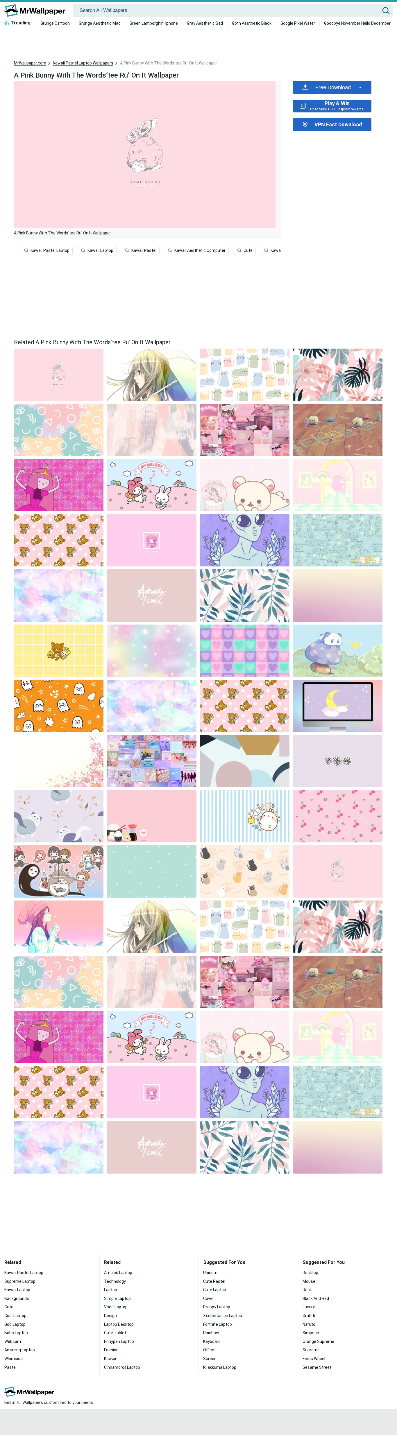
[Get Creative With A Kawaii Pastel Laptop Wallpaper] (151, 761)
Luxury (309, 1307)
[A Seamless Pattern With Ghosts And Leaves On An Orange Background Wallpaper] (58, 706)
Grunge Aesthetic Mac (100, 23)
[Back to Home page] (37, 10)
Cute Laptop (214, 1289)
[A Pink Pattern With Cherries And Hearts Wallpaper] (337, 816)
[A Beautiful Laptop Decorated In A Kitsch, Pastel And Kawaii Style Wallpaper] (337, 375)
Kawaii (276, 250)
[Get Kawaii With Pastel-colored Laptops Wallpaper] (151, 816)
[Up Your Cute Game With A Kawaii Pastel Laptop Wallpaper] (151, 540)
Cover (208, 1298)
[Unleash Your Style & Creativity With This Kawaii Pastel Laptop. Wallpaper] (58, 485)
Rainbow (211, 1332)
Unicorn (210, 1272)
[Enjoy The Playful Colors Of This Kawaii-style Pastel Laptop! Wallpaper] (151, 651)
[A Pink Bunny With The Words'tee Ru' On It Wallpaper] (337, 871)
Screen (210, 1358)
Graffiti (309, 1315)
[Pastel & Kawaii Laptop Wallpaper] (337, 540)
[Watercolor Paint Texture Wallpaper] (58, 595)
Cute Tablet (115, 1332)
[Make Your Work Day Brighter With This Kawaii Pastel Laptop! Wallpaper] (244, 761)
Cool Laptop (15, 1315)
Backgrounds (16, 1298)
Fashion (111, 1350)
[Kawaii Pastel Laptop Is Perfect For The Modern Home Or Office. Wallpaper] (58, 430)
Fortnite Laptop (217, 1324)
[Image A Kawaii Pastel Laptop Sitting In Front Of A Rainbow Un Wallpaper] (58, 927)
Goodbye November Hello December (357, 23)
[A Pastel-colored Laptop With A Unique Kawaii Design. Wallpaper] (244, 595)
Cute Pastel (214, 1281)
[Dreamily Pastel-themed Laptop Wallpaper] (337, 485)
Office (208, 1350)
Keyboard (212, 1341)
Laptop (110, 1289)
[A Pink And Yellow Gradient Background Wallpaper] (337, 595)
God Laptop (15, 1324)
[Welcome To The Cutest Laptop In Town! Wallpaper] (244, 651)
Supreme (311, 1350)
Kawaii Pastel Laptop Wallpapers (83, 63)
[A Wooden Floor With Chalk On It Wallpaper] (337, 430)
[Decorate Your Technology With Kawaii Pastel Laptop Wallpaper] (244, 375)
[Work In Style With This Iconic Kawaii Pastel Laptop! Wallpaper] (337, 651)
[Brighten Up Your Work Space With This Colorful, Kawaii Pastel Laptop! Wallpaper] (244, 485)
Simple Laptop (117, 1298)
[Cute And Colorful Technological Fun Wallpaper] (151, 375)
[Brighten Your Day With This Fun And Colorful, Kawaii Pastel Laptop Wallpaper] (58, 540)
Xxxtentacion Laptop (222, 1315)
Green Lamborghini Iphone (154, 23)
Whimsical (14, 1358)
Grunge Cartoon (55, 23)
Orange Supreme (318, 1341)
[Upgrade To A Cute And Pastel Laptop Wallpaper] (244, 816)
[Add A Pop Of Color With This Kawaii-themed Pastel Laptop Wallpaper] (151, 485)
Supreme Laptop (19, 1281)
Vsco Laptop (116, 1307)
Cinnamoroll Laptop (122, 1367)
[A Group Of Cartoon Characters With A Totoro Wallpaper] (58, 871)
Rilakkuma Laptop (219, 1367)
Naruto (309, 1324)
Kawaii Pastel (143, 250)
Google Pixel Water (297, 23)
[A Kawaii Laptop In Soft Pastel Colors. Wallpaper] (244, 706)
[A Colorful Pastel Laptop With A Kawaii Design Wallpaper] (244, 430)
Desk (307, 1289)
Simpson (311, 1332)
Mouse (309, 1281)
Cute (248, 250)
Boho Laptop (16, 1332)
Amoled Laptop (118, 1272)
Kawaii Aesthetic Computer (200, 250)
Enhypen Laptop (119, 1341)
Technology (115, 1281)
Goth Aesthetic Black (251, 23)
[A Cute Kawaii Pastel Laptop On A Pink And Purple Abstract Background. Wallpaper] (337, 706)
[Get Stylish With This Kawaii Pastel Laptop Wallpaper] (58, 816)
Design (110, 1315)
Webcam (12, 1341)
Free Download (333, 87)
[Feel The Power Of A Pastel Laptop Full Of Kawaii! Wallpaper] (244, 540)
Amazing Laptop (19, 1350)
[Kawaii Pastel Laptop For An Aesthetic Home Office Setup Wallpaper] (151, 595)
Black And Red (316, 1298)
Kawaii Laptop (100, 250)
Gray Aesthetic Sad (205, 23)
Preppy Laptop (216, 1307)
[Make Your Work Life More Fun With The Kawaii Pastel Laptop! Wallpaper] (58, 651)
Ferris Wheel (314, 1358)
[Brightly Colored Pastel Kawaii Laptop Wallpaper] (151, 706)
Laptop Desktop (119, 1324)
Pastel (10, 1367)
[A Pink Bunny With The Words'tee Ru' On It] (58, 375)
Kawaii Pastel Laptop (50, 250)
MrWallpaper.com (30, 63)
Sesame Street (317, 1367)
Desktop (310, 1272)
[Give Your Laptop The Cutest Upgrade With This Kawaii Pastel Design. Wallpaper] (337, 761)
